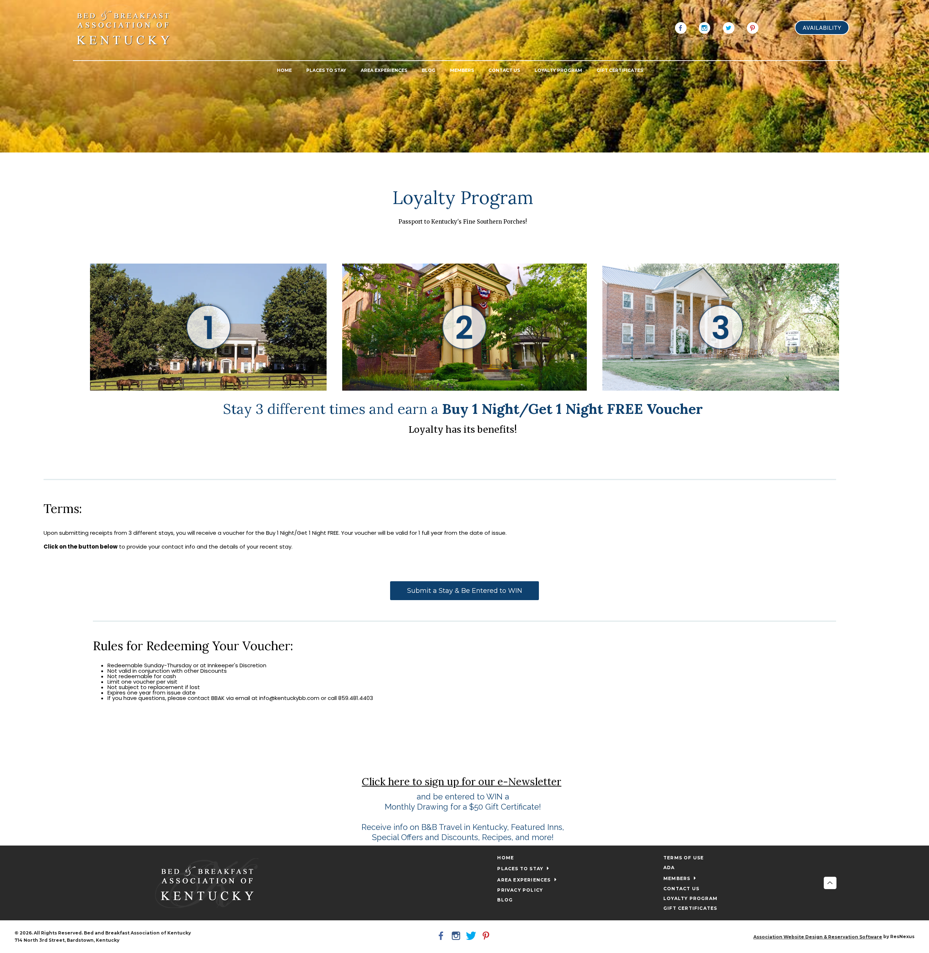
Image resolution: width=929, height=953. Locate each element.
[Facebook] (681, 27)
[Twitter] (728, 27)
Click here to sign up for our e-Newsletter (461, 781)
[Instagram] (704, 27)
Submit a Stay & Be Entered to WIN (464, 591)
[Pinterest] (752, 27)
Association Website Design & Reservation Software (817, 937)
